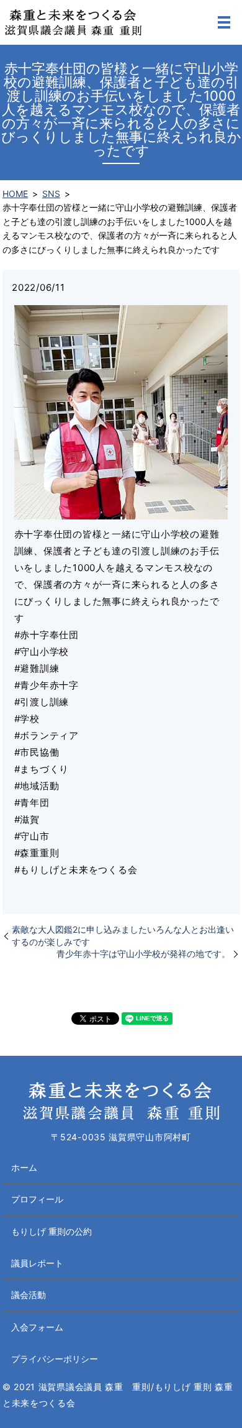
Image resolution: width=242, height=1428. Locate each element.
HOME (15, 193)
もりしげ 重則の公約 (51, 1231)
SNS (51, 193)
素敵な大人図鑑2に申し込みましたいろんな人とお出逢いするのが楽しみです (123, 935)
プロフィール (37, 1199)
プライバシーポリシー (54, 1358)
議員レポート (37, 1263)
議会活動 (28, 1294)
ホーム (24, 1167)
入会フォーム (37, 1327)
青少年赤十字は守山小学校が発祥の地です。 (143, 953)
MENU (224, 22)
